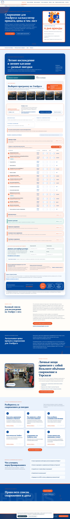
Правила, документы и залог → (57, 267)
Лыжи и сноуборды (30, 2)
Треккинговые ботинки (14, 152)
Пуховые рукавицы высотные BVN (16, 178)
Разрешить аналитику (22, 516)
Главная (6, 5)
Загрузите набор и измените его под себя (42, 323)
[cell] (22, 153)
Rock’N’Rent (2, 2)
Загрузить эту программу (45, 112)
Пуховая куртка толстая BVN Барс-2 (16, 168)
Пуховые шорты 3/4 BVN (14, 175)
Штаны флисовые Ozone (14, 190)
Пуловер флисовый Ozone (14, 186)
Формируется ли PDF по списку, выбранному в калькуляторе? (46, 477)
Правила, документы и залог (59, 2)
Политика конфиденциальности (38, 514)
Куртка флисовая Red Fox (14, 182)
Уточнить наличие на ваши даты (46, 391)
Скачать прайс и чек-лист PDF (23, 33)
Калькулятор (24, 2)
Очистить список (57, 112)
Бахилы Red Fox (13, 165)
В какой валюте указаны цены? (39, 473)
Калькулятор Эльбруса (9, 47)
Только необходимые (32, 516)
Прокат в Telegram (47, 490)
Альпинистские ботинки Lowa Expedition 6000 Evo (19, 156)
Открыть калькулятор (63, 516)
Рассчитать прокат (10, 33)
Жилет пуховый (13, 172)
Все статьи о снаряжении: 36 (35, 449)
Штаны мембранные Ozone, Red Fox (16, 198)
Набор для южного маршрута (20, 47)
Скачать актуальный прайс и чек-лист (41, 326)
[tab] (20, 77)
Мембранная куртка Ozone (15, 192)
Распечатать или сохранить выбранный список (58, 286)
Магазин (50, 2)
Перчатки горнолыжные (14, 205)
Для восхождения (37, 2)
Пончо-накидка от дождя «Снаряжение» (17, 209)
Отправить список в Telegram (42, 286)
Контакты (67, 2)
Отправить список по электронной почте (50, 286)
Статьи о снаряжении (44, 2)
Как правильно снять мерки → (14, 255)
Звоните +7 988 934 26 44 (49, 494)
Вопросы (31, 47)
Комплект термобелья (14, 201)
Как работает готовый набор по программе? (42, 469)
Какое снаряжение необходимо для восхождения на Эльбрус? (46, 460)
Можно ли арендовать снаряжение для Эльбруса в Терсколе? (46, 465)
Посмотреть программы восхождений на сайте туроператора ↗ (28, 112)
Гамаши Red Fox (13, 161)
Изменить (11, 195)
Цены (53, 2)
